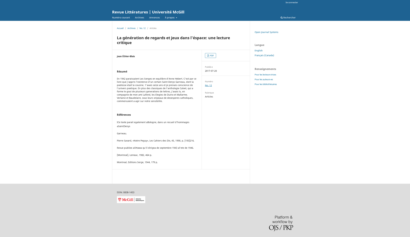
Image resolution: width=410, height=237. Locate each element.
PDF (211, 55)
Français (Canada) (264, 55)
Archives (139, 17)
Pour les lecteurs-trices (265, 74)
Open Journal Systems (266, 32)
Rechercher (289, 17)
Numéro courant (121, 17)
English (259, 50)
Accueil (120, 28)
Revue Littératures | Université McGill (148, 12)
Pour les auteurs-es (264, 79)
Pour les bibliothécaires (266, 84)
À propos (170, 17)
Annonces (154, 17)
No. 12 (142, 28)
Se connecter (292, 2)
